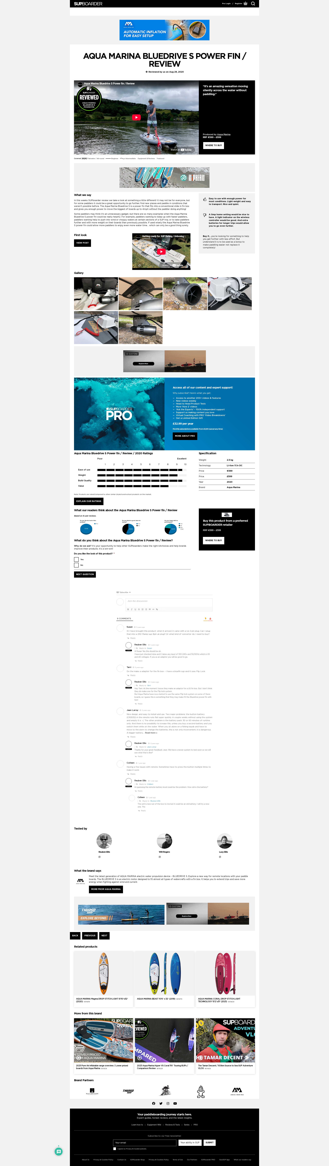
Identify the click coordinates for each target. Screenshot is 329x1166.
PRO (196, 1125)
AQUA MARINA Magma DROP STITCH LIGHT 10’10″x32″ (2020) (102, 1000)
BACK (75, 936)
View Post (82, 243)
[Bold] (128, 609)
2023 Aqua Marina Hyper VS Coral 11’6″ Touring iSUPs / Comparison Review (162, 1067)
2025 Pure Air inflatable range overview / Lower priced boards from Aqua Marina (102, 1067)
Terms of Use (178, 1159)
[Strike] (139, 609)
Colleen (150, 784)
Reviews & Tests (172, 1125)
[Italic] (132, 609)
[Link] (157, 609)
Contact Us (121, 1159)
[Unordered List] (146, 609)
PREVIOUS (89, 936)
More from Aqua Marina (106, 889)
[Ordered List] (142, 609)
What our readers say (242, 1159)
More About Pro (185, 436)
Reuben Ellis (140, 645)
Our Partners (192, 1159)
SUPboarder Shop (137, 1159)
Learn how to (137, 1125)
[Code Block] (153, 609)
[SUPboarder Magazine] (88, 4)
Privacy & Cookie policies (136, 1148)
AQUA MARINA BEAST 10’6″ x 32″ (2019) (159, 999)
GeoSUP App (224, 1159)
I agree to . (132, 1148)
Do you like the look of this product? (94, 554)
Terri (148, 685)
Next (257, 1092)
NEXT (104, 936)
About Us (85, 1159)
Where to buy (213, 145)
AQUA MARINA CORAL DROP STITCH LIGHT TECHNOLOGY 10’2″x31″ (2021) (219, 1000)
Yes (82, 559)
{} (160, 609)
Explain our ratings (88, 501)
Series (186, 1125)
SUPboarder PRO (208, 1159)
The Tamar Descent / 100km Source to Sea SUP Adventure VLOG (225, 1067)
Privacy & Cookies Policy (103, 1159)
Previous (72, 1092)
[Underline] (135, 609)
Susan (149, 648)
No (81, 565)
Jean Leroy (151, 747)
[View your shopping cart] (246, 3)
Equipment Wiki (154, 1125)
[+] (163, 609)
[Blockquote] (150, 609)
